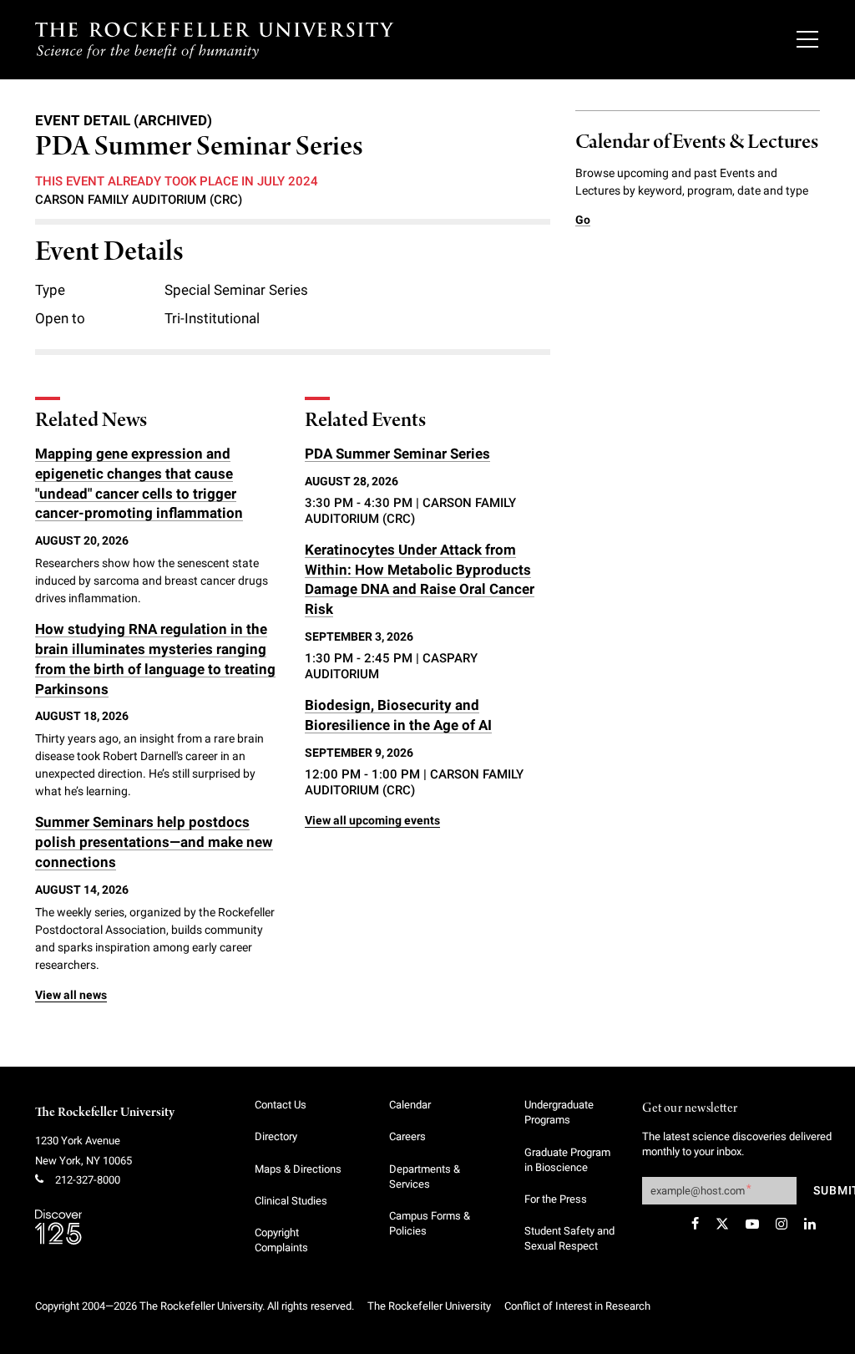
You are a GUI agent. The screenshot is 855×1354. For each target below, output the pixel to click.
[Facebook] (695, 1224)
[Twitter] (722, 1224)
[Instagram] (781, 1224)
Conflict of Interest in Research (577, 1306)
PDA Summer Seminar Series (397, 453)
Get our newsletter (689, 1109)
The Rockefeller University (105, 1112)
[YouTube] (752, 1224)
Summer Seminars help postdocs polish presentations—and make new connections (154, 842)
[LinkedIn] (810, 1224)
